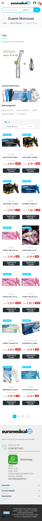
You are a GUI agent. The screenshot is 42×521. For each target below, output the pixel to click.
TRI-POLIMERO (21, 114)
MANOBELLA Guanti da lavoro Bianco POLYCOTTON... (11, 390)
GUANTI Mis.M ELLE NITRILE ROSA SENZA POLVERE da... (11, 250)
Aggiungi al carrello (11, 171)
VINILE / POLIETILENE (8, 114)
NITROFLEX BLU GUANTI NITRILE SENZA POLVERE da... (30, 390)
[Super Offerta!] (21, 64)
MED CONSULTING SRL (30, 340)
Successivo (27, 416)
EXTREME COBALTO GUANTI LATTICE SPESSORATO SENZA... (30, 204)
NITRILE (35, 110)
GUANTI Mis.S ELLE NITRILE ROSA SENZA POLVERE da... (11, 297)
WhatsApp (25, 459)
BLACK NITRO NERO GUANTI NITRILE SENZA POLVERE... (11, 157)
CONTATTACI (15, 448)
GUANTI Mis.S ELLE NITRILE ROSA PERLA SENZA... (30, 250)
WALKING (11, 154)
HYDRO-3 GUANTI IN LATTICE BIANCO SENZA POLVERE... (11, 343)
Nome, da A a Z (19, 126)
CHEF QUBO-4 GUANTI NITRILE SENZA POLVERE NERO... (30, 157)
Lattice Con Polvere (7, 110)
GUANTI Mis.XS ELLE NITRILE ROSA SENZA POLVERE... (30, 297)
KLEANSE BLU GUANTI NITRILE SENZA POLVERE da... (30, 343)
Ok (7, 513)
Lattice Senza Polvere (23, 110)
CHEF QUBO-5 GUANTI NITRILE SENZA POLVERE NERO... (11, 204)
